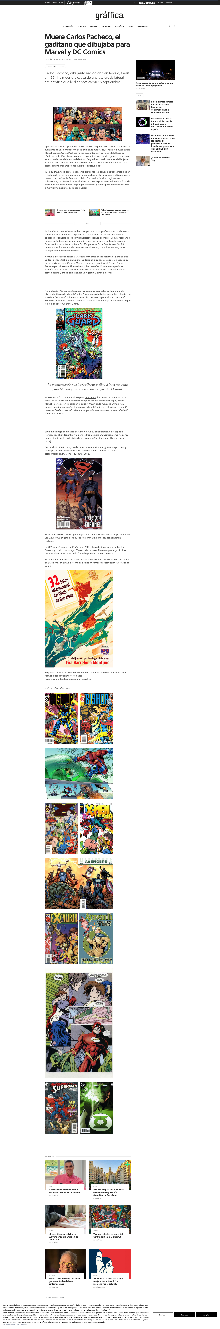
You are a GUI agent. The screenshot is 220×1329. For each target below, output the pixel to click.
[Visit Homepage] (110, 15)
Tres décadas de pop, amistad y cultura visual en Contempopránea (154, 84)
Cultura (141, 78)
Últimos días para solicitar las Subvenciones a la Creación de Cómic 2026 (63, 1237)
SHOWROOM (142, 26)
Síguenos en (55, 66)
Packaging (106, 26)
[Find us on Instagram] (134, 2)
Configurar (163, 1315)
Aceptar (206, 1315)
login (54, 1297)
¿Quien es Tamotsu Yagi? (160, 159)
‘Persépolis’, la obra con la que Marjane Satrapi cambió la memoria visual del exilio (108, 1281)
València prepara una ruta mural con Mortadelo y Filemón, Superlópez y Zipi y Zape (115, 212)
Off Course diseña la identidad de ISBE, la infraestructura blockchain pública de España (162, 124)
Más (87, 223)
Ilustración (68, 26)
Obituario (82, 59)
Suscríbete (119, 26)
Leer (139, 95)
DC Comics (90, 397)
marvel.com (87, 679)
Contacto (54, 3)
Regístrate (169, 3)
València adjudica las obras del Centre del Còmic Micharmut (108, 1235)
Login (161, 3)
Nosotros (47, 3)
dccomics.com (70, 679)
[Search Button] (174, 26)
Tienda (61, 3)
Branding (94, 26)
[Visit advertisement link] (146, 2)
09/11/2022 (63, 59)
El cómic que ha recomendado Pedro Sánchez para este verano (71, 211)
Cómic (74, 59)
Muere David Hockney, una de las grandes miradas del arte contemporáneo (65, 1281)
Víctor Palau (100, 1287)
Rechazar (184, 1315)
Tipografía (81, 26)
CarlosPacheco (62, 688)
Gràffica (51, 59)
